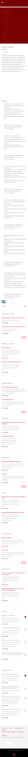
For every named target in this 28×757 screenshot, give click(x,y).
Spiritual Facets (6, 10)
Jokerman (4, 49)
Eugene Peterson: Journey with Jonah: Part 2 (13, 326)
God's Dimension (6, 347)
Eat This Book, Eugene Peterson (10, 387)
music (3, 300)
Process (6, 25)
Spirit (5, 23)
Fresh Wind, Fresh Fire (7, 436)
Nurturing (6, 14)
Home (4, 8)
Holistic (5, 27)
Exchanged (6, 34)
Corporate (6, 18)
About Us (6, 40)
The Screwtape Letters (7, 399)
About (4, 39)
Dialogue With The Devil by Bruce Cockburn (13, 512)
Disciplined (6, 16)
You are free (5, 550)
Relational (6, 36)
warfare (3, 302)
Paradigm (6, 12)
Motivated (6, 32)
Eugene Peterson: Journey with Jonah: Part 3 (13, 317)
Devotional (6, 29)
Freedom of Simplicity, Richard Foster (11, 361)
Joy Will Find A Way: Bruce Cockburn (11, 461)
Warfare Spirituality (6, 537)
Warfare (6, 21)
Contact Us (6, 42)
